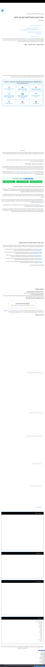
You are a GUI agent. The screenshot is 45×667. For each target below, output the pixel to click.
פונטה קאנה (18, 310)
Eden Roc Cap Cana (38, 249)
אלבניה (5, 646)
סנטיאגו (41, 629)
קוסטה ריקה (21, 646)
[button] (41, 650)
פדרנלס (41, 641)
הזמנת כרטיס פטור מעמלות (36, 181)
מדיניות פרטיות (38, 646)
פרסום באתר (31, 646)
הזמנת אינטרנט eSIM (9, 181)
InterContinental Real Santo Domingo (35, 255)
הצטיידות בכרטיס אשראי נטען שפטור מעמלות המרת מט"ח (22, 171)
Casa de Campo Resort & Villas (36, 252)
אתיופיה (9, 646)
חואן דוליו (41, 633)
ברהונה (41, 634)
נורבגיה (12, 646)
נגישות (35, 646)
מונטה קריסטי (40, 639)
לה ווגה (41, 637)
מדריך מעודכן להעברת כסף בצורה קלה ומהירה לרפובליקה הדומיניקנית (29, 29)
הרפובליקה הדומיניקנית (39, 621)
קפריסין (2, 646)
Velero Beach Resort (38, 261)
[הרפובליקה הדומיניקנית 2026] (22, 7)
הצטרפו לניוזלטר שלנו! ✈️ (35, 36)
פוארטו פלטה (40, 626)
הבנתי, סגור (43, 666)
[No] (32, 666)
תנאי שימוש (42, 646)
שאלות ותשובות (38, 33)
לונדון (7, 646)
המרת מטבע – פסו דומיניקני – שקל (35, 25)
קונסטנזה (41, 635)
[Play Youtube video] (22, 276)
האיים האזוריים (15, 646)
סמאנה (41, 625)
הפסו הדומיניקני (27, 38)
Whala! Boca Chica (38, 258)
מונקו (18, 646)
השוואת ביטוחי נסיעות (22, 181)
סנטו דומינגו (10, 310)
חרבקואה (41, 630)
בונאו (41, 638)
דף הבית (42, 13)
